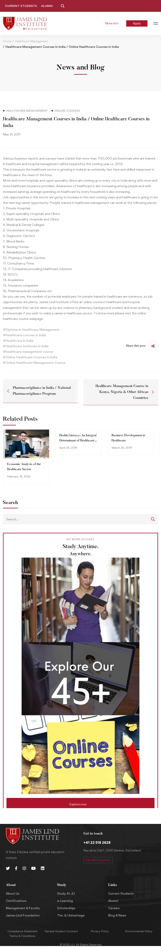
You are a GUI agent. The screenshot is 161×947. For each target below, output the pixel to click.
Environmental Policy (138, 931)
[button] (80, 803)
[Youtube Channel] (33, 868)
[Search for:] (80, 519)
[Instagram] (24, 868)
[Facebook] (16, 868)
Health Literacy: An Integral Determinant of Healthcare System (77, 440)
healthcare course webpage (23, 319)
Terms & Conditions (22, 936)
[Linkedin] (42, 868)
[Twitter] (7, 868)
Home (7, 41)
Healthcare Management (31, 41)
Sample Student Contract (61, 931)
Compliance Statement (22, 931)
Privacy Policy (100, 931)
